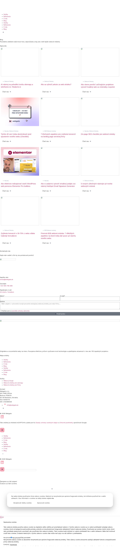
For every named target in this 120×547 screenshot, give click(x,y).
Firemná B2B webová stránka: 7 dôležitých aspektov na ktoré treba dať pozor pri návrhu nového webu (58, 235)
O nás (5, 18)
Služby (6, 14)
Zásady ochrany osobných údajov (46, 422)
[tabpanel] (60, 541)
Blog (5, 21)
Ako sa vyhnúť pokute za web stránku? (56, 84)
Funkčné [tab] (6, 544)
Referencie (7, 16)
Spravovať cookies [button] (43, 503)
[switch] (9, 544)
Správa (2, 301)
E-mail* (62, 296)
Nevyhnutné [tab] (7, 537)
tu (53, 498)
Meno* (2, 296)
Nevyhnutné (16, 537)
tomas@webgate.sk (6, 279)
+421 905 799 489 (6, 286)
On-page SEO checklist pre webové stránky (98, 134)
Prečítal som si (15, 311)
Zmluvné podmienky (66, 422)
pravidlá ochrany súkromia (20, 311)
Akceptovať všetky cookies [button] (22, 503)
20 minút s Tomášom (7, 292)
